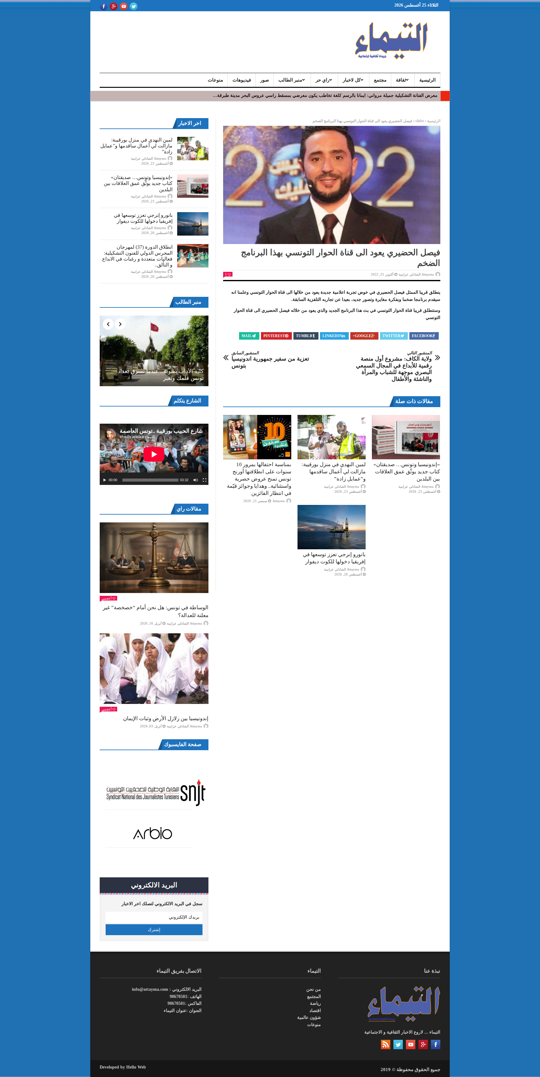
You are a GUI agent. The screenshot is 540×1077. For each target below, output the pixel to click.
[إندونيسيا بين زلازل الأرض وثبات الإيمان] (154, 668)
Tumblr (304, 336)
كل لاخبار (352, 79)
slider (419, 121)
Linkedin (332, 336)
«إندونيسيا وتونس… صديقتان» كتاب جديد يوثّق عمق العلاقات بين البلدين (406, 471)
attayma (278, 501)
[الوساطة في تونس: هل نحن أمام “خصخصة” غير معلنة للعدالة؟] (154, 557)
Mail (247, 336)
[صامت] (195, 480)
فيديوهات (241, 79)
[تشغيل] (104, 480)
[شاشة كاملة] (204, 480)
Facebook (422, 336)
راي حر (322, 79)
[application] (154, 454)
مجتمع (380, 79)
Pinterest (274, 336)
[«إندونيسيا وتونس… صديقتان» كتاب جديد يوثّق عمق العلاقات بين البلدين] (406, 437)
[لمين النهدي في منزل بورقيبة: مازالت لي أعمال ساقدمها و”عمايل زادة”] (332, 437)
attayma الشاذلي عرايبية (416, 274)
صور (264, 79)
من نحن (313, 989)
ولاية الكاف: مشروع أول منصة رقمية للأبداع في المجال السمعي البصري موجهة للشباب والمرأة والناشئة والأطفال (394, 366)
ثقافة (401, 79)
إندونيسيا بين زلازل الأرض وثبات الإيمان (165, 718)
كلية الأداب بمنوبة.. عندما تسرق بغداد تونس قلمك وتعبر (161, 374)
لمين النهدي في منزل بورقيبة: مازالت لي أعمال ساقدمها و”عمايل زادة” (334, 471)
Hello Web (136, 1067)
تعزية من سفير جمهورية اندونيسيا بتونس (270, 359)
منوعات (215, 79)
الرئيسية (427, 79)
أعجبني (107, 598)
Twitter (391, 336)
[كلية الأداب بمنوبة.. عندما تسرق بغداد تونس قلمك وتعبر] (154, 351)
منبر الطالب (290, 79)
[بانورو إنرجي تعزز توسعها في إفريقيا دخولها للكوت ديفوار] (332, 527)
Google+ (362, 336)
